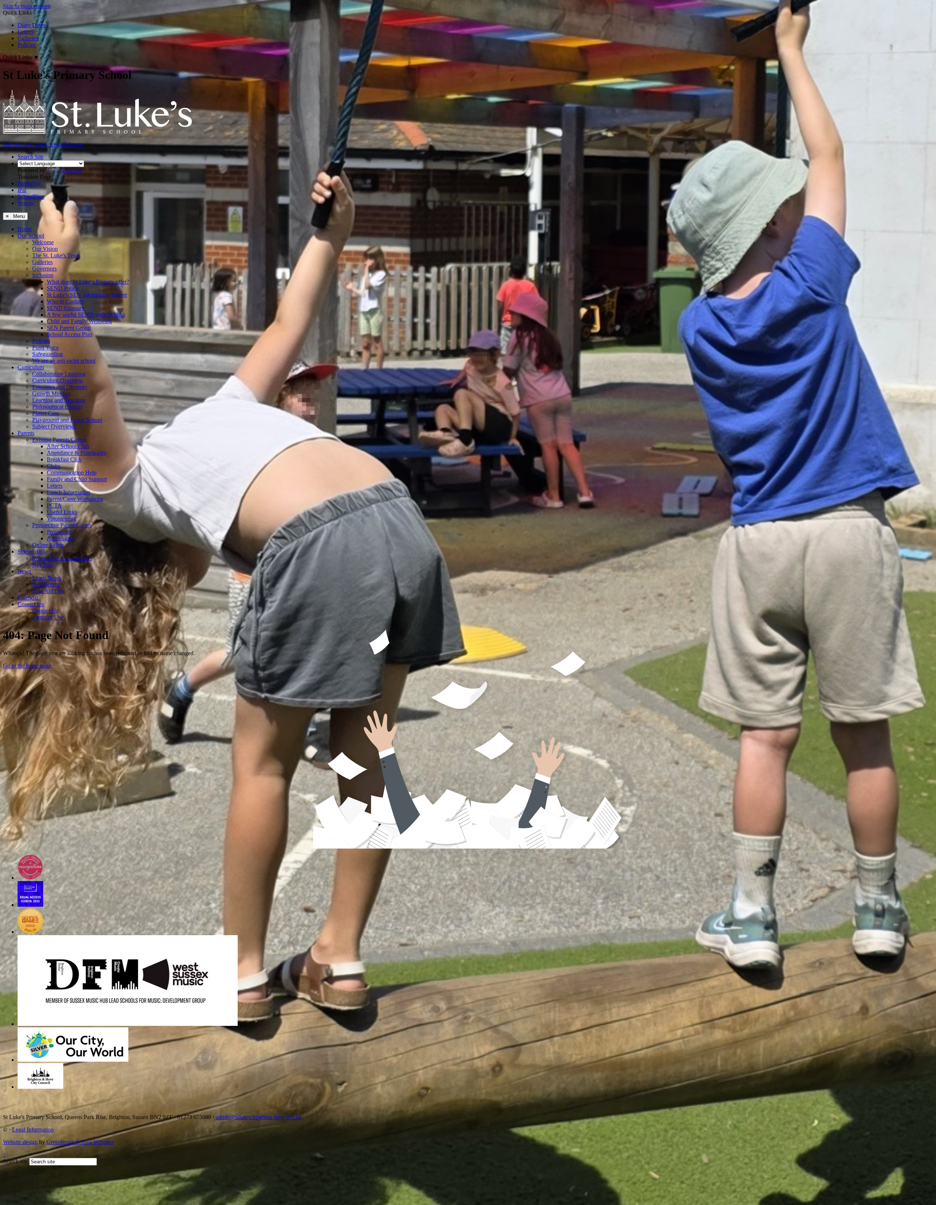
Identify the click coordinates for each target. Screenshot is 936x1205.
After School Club (68, 446)
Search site (15, 1161)
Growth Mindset (51, 393)
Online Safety (48, 545)
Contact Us (31, 604)
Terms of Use (47, 617)
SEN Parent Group (69, 328)
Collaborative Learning (59, 374)
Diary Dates (31, 25)
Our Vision (45, 249)
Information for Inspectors (62, 558)
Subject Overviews (54, 426)
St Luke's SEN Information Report (87, 295)
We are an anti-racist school (63, 361)
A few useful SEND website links (86, 314)
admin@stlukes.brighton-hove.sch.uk (259, 1117)
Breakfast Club (64, 459)
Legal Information (33, 1129)
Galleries (28, 38)
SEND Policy (63, 288)
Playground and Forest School (67, 420)
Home (25, 229)
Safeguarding (47, 354)
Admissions (60, 538)
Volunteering (61, 518)
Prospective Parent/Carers (61, 525)
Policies (26, 45)
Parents (26, 433)
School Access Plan (69, 334)
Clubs (53, 466)
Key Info (42, 565)
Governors (44, 268)
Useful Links (62, 512)
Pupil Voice (45, 347)
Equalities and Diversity (59, 387)
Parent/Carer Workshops (75, 499)
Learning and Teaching (59, 400)
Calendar (28, 597)
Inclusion (42, 275)
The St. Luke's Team (56, 255)
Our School (31, 236)
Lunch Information (68, 492)
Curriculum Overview (57, 380)
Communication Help (72, 472)
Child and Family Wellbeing (79, 321)
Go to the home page (27, 665)
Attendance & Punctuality (76, 453)
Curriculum (31, 367)
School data (31, 551)
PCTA (54, 505)
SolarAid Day (48, 591)
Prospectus (59, 532)
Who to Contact (65, 301)
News (24, 571)
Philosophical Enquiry (57, 407)
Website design (20, 1142)
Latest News (46, 578)
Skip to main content (26, 6)
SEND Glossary (65, 308)
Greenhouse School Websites (80, 1142)
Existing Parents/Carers (59, 440)
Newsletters (45, 584)
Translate (71, 170)
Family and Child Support (77, 479)
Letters (25, 32)
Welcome (43, 242)
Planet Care (45, 413)
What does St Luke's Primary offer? (88, 282)
